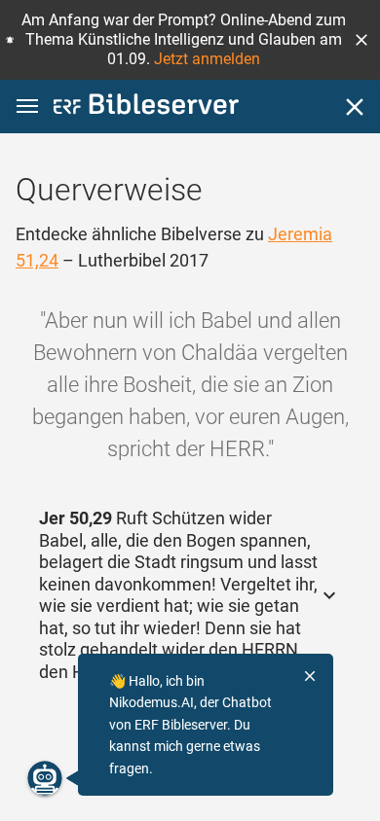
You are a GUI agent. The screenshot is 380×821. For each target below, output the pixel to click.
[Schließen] (354, 107)
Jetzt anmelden (207, 59)
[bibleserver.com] (146, 107)
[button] (361, 40)
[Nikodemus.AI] (44, 778)
